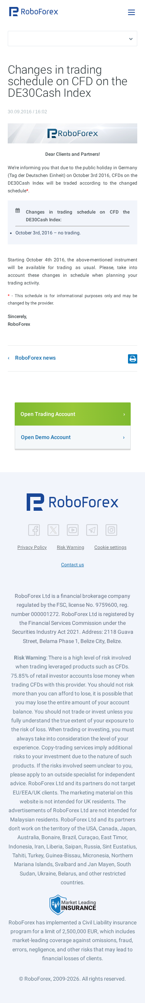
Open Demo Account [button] (46, 437)
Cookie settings (110, 547)
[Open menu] (131, 12)
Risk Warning (70, 547)
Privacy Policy (32, 547)
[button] (33, 11)
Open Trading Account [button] (47, 414)
